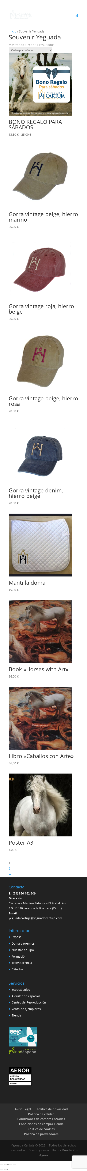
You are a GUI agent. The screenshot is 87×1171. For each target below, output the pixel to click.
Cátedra (17, 969)
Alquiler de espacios (26, 996)
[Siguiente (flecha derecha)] (6, 1169)
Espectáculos (21, 990)
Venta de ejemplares (26, 1009)
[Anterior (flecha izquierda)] (1, 1169)
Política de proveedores (41, 1134)
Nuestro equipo (23, 950)
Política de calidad (41, 1114)
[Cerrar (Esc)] (14, 1164)
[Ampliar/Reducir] (1, 1164)
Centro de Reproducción (29, 1002)
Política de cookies (41, 1129)
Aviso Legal (23, 1109)
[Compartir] (10, 1164)
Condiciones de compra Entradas (41, 1119)
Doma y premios (23, 943)
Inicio (12, 31)
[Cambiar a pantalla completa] (6, 1164)
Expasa (17, 937)
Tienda (16, 1015)
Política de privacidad (52, 1109)
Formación (19, 956)
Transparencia (22, 963)
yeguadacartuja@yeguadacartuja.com (35, 918)
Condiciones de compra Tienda (41, 1124)
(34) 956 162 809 (22, 893)
